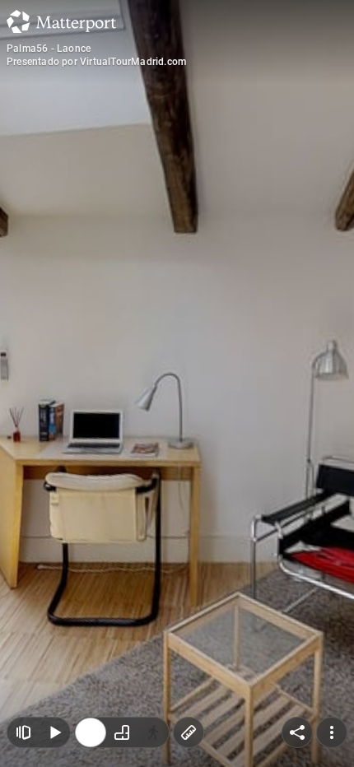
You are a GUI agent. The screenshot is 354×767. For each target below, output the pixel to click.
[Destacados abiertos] (23, 709)
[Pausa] (54, 709)
